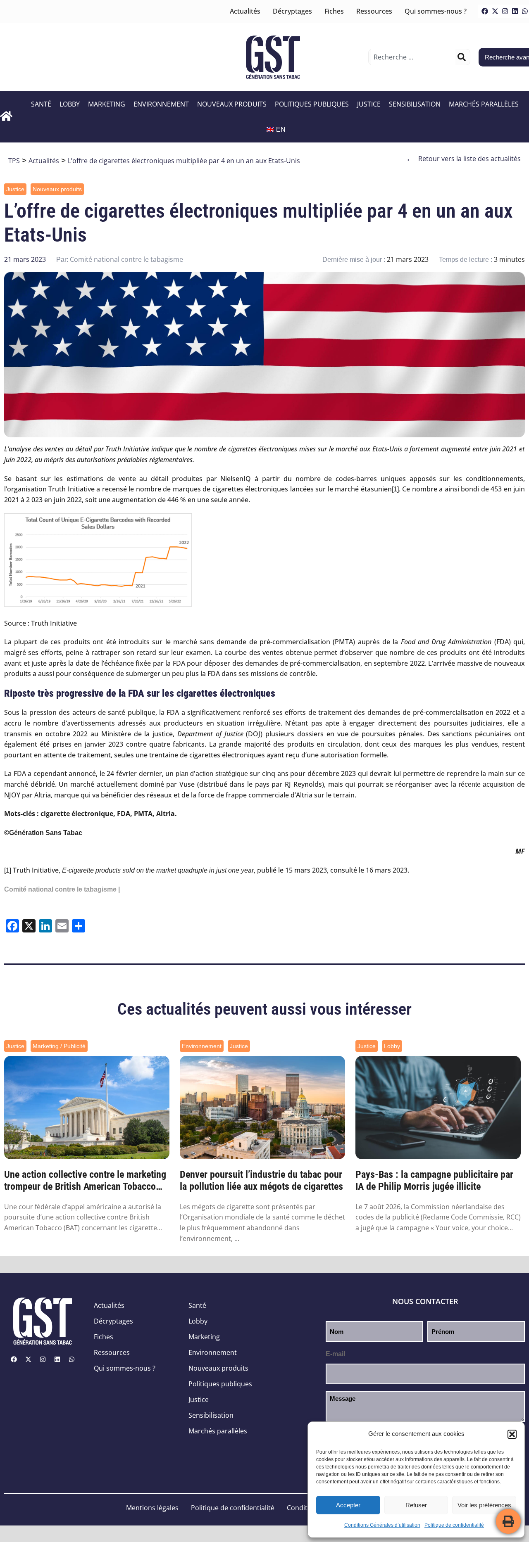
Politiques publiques (312, 104)
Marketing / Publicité (59, 1046)
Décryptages (292, 11)
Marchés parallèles (484, 104)
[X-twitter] (495, 11)
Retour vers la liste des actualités (463, 158)
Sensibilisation (415, 104)
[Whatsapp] (71, 1359)
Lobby (70, 104)
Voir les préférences (484, 1505)
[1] (395, 489)
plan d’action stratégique (212, 773)
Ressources (374, 11)
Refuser (416, 1505)
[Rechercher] (461, 57)
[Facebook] (484, 11)
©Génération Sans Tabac (43, 832)
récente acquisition (487, 784)
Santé (41, 104)
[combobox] (413, 57)
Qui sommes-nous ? (436, 11)
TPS (14, 160)
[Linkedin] (515, 11)
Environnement (161, 104)
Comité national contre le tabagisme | (62, 889)
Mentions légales (152, 1507)
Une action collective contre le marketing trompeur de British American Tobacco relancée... (85, 1181)
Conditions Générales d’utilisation (382, 1525)
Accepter (348, 1505)
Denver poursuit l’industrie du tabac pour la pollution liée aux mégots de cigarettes (261, 1180)
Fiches (334, 11)
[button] (512, 1434)
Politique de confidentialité (454, 1525)
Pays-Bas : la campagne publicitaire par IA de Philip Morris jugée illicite (434, 1180)
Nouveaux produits (232, 104)
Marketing (106, 104)
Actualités (245, 11)
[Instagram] (505, 11)
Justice (369, 104)
